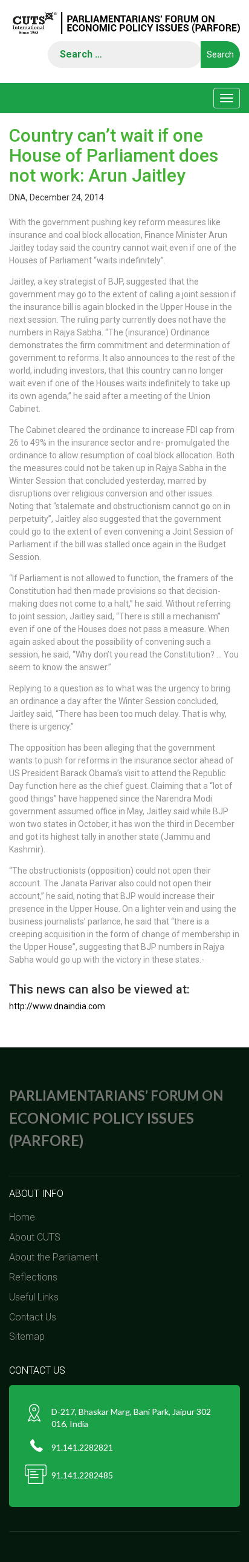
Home (22, 1217)
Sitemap (27, 1336)
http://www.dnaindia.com (57, 1006)
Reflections (33, 1277)
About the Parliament (53, 1257)
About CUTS (34, 1237)
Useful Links (34, 1297)
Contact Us (32, 1317)
